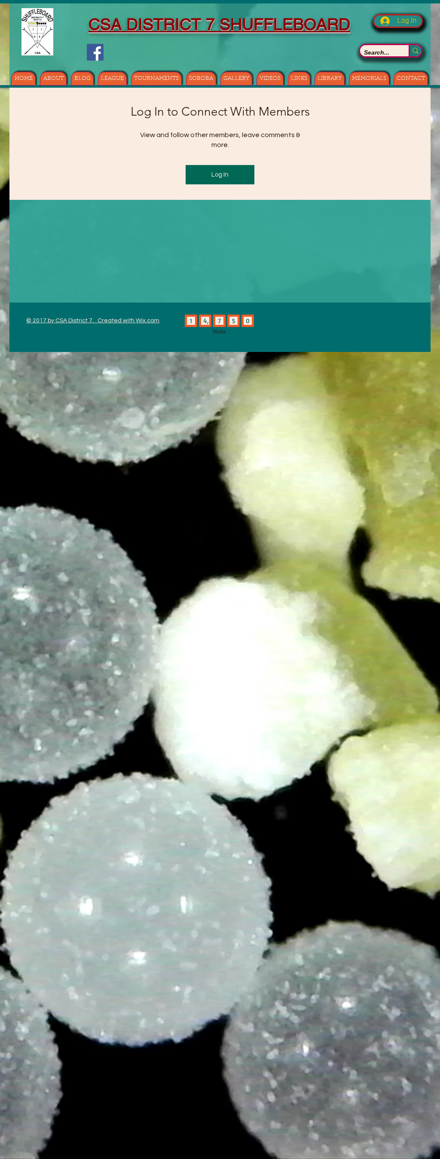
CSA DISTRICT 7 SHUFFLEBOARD (219, 24)
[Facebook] (95, 52)
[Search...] (415, 50)
